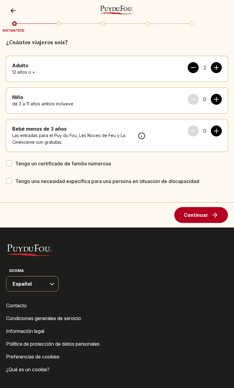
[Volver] (14, 10)
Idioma (16, 270)
